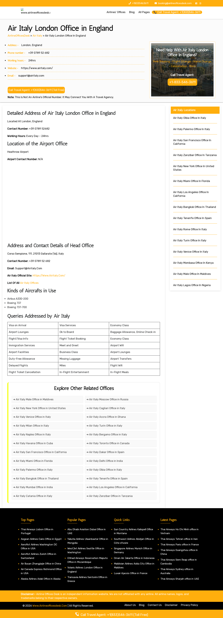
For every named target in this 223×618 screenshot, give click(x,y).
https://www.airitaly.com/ (37, 68)
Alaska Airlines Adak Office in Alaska (40, 578)
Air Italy (37, 35)
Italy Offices (31, 282)
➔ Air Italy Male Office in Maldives (33, 399)
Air (22, 282)
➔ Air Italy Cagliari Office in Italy (105, 408)
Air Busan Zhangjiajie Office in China (41, 563)
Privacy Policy (189, 605)
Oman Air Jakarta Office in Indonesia (134, 558)
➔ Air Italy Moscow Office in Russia (107, 399)
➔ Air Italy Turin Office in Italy (104, 425)
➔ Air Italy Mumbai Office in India (33, 487)
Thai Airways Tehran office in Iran (179, 539)
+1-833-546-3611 (182, 82)
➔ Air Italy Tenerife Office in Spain (107, 478)
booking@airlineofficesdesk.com (175, 3)
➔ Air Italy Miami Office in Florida (33, 460)
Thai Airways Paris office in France (179, 544)
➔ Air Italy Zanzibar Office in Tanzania (109, 496)
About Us (130, 605)
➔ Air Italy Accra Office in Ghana (106, 416)
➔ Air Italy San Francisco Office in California (40, 452)
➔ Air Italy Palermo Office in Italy (33, 469)
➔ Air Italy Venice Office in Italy (32, 416)
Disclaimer (171, 605)
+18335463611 (140, 3)
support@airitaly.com (31, 75)
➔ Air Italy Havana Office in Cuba (33, 443)
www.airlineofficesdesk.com (49, 605)
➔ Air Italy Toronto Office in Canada (107, 443)
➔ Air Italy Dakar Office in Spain (105, 452)
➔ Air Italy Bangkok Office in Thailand (36, 478)
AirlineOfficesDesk (19, 35)
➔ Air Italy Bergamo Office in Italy (106, 434)
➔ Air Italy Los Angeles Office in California (111, 487)
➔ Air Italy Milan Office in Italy (31, 425)
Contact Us (155, 605)
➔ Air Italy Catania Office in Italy (32, 496)
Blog (141, 605)
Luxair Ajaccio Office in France (130, 573)
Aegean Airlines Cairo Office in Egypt (41, 539)
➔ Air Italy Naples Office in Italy (32, 434)
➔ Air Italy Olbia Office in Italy (104, 469)
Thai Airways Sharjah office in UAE (179, 578)
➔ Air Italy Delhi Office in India (104, 460)
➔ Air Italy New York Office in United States (39, 408)
